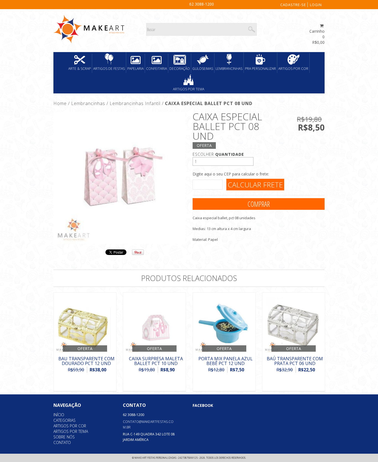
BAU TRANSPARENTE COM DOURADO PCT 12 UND (86, 361)
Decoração (179, 68)
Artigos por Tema (188, 89)
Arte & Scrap (79, 68)
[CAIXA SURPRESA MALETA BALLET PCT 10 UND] (154, 324)
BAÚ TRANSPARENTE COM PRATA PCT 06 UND (295, 361)
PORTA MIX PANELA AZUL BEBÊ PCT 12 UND (225, 361)
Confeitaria (156, 68)
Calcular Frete (255, 184)
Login (316, 4)
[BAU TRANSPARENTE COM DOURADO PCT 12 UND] (85, 324)
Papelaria (135, 68)
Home (60, 103)
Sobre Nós (64, 437)
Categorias (64, 420)
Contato (62, 442)
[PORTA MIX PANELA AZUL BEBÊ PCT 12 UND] (224, 324)
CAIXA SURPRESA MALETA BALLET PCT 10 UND (156, 361)
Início (58, 414)
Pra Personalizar (260, 68)
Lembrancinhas (229, 68)
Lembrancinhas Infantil (135, 103)
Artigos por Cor (293, 68)
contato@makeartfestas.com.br (148, 424)
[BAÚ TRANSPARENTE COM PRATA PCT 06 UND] (293, 324)
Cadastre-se (293, 4)
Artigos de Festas (109, 68)
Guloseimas (202, 68)
